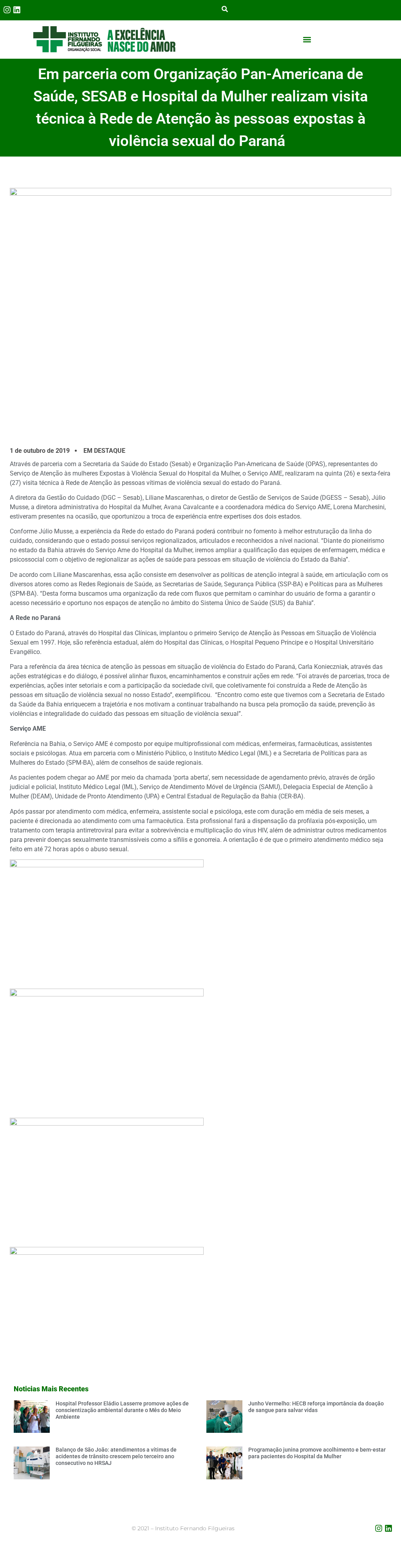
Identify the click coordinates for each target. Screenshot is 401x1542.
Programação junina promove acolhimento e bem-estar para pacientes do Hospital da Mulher (317, 1453)
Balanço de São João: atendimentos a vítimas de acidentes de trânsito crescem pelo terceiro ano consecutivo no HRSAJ (116, 1456)
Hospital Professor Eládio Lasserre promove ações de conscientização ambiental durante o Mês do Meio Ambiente (122, 1410)
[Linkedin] (17, 10)
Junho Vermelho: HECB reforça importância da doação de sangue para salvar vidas (316, 1406)
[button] (306, 39)
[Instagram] (7, 10)
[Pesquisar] (225, 9)
